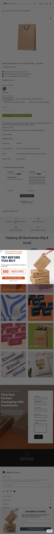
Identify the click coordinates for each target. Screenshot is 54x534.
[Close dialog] (1, 252)
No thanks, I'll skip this (13, 280)
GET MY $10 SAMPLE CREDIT (13, 278)
